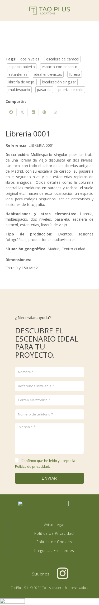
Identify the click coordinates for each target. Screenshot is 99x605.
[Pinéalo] (44, 112)
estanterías (17, 74)
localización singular (59, 81)
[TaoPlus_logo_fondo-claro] (49, 10)
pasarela (44, 89)
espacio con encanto (59, 66)
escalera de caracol (62, 59)
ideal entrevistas (48, 74)
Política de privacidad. (32, 466)
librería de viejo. (21, 81)
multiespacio (19, 89)
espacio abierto (21, 66)
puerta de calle (70, 89)
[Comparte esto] (11, 112)
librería (74, 74)
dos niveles (29, 59)
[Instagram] (62, 573)
